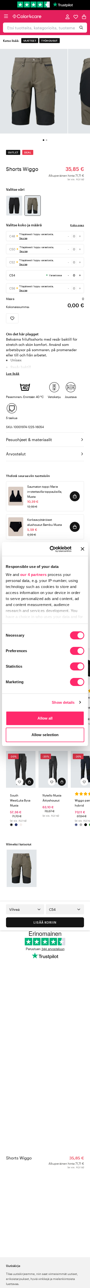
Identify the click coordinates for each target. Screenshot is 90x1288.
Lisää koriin (45, 922)
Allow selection (45, 735)
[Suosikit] (76, 16)
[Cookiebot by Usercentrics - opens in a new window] (53, 549)
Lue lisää (13, 373)
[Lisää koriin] (75, 496)
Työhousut (49, 40)
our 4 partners (33, 574)
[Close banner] (82, 549)
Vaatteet (29, 40)
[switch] (77, 651)
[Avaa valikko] (6, 16)
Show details (63, 702)
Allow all (45, 718)
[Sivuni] (68, 16)
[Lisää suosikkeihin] (12, 318)
